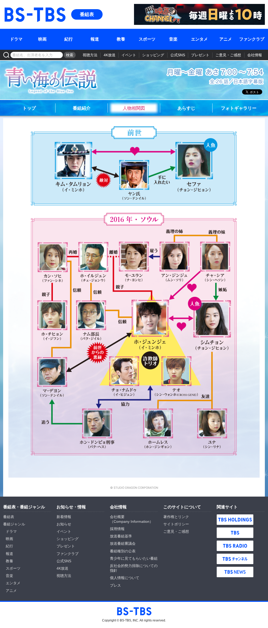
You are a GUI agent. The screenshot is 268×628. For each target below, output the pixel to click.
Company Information (131, 521)
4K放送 (109, 55)
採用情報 (117, 529)
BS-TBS (11, 7)
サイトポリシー (176, 524)
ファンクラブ (251, 39)
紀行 (68, 39)
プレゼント (200, 55)
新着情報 (64, 517)
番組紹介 (82, 108)
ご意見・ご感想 (228, 55)
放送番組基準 (121, 536)
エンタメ (199, 39)
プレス (115, 585)
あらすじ (186, 108)
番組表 (87, 14)
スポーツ (147, 39)
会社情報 (254, 55)
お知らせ (64, 524)
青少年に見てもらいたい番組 (134, 558)
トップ (29, 108)
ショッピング (153, 55)
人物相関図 (134, 108)
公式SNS (177, 55)
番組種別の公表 (123, 551)
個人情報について (124, 578)
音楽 (173, 39)
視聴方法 (90, 55)
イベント (128, 55)
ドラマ (16, 39)
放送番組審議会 (123, 543)
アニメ (225, 39)
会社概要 (117, 517)
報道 (95, 39)
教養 (121, 39)
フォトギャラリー (238, 108)
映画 (42, 39)
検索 (69, 55)
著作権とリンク (176, 517)
